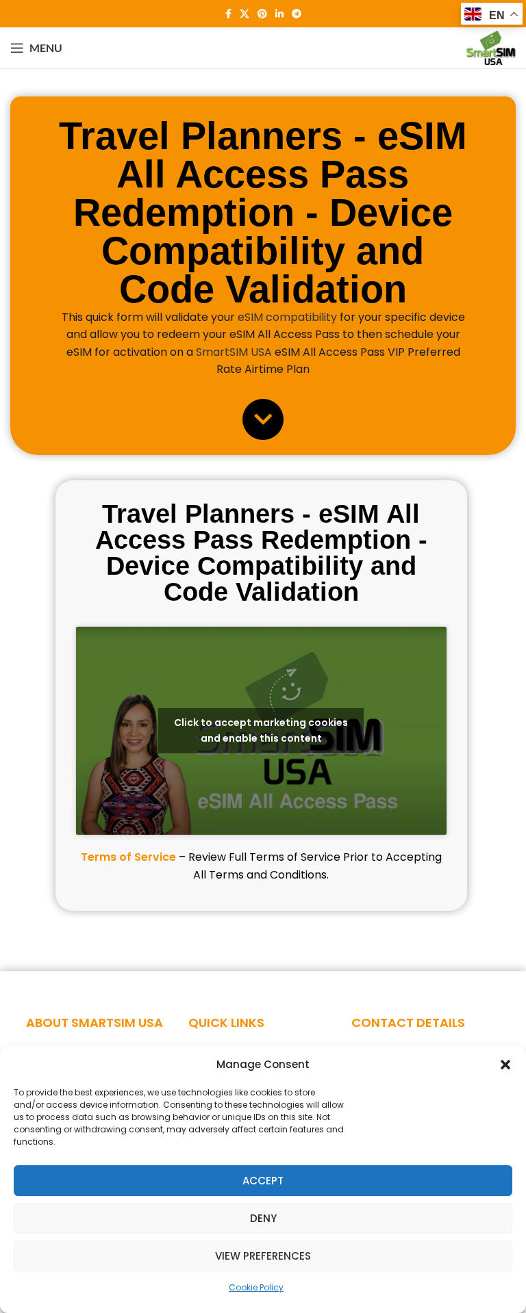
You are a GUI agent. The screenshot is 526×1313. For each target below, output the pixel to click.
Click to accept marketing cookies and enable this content (261, 730)
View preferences (263, 1256)
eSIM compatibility (287, 317)
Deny (263, 1218)
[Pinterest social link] (262, 14)
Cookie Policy (256, 1287)
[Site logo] (491, 47)
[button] (505, 1064)
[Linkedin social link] (279, 14)
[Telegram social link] (296, 14)
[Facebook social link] (228, 14)
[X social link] (244, 14)
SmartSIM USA (234, 352)
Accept (263, 1180)
